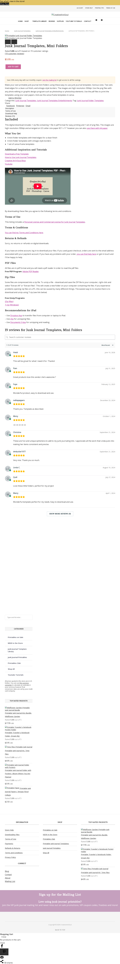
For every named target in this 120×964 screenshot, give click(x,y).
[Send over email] (2, 958)
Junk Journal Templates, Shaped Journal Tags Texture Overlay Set (15, 607)
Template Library (39, 21)
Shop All (11, 669)
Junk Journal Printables (17, 657)
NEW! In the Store (50, 834)
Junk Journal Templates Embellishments (50, 31)
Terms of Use (110, 8)
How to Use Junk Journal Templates (20, 157)
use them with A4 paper (97, 128)
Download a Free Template (17, 154)
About (7, 878)
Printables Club (14, 663)
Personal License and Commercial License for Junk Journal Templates (54, 222)
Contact (87, 21)
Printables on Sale (15, 637)
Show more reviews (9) (60, 514)
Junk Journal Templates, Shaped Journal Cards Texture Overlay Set (15, 590)
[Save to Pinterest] (4, 951)
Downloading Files (12, 834)
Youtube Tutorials (74, 21)
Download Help (11, 113)
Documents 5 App (18, 322)
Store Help (89, 8)
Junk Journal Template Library (17, 650)
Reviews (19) (10, 116)
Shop (26, 21)
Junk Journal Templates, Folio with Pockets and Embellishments (15, 535)
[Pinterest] (58, 916)
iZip (12, 319)
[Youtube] (62, 916)
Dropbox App (16, 315)
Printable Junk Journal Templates (56, 843)
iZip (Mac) (9, 301)
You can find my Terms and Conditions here (24, 232)
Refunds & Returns (12, 848)
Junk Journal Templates (22, 31)
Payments (9, 843)
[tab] (60, 108)
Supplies (60, 21)
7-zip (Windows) (12, 305)
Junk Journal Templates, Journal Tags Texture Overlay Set (15, 572)
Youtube (8, 164)
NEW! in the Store (15, 643)
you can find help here (86, 254)
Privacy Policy (10, 857)
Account (80, 8)
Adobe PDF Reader (30, 271)
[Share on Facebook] (2, 947)
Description (9, 108)
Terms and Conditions (14, 852)
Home (20, 21)
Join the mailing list (49, 80)
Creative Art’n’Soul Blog (15, 160)
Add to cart (13, 67)
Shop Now (4, 4)
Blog (7, 871)
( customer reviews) (14, 53)
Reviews (52, 21)
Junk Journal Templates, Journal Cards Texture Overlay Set (15, 555)
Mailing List (10, 881)
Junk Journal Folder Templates (90, 100)
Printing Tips (99, 8)
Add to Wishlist (14, 98)
